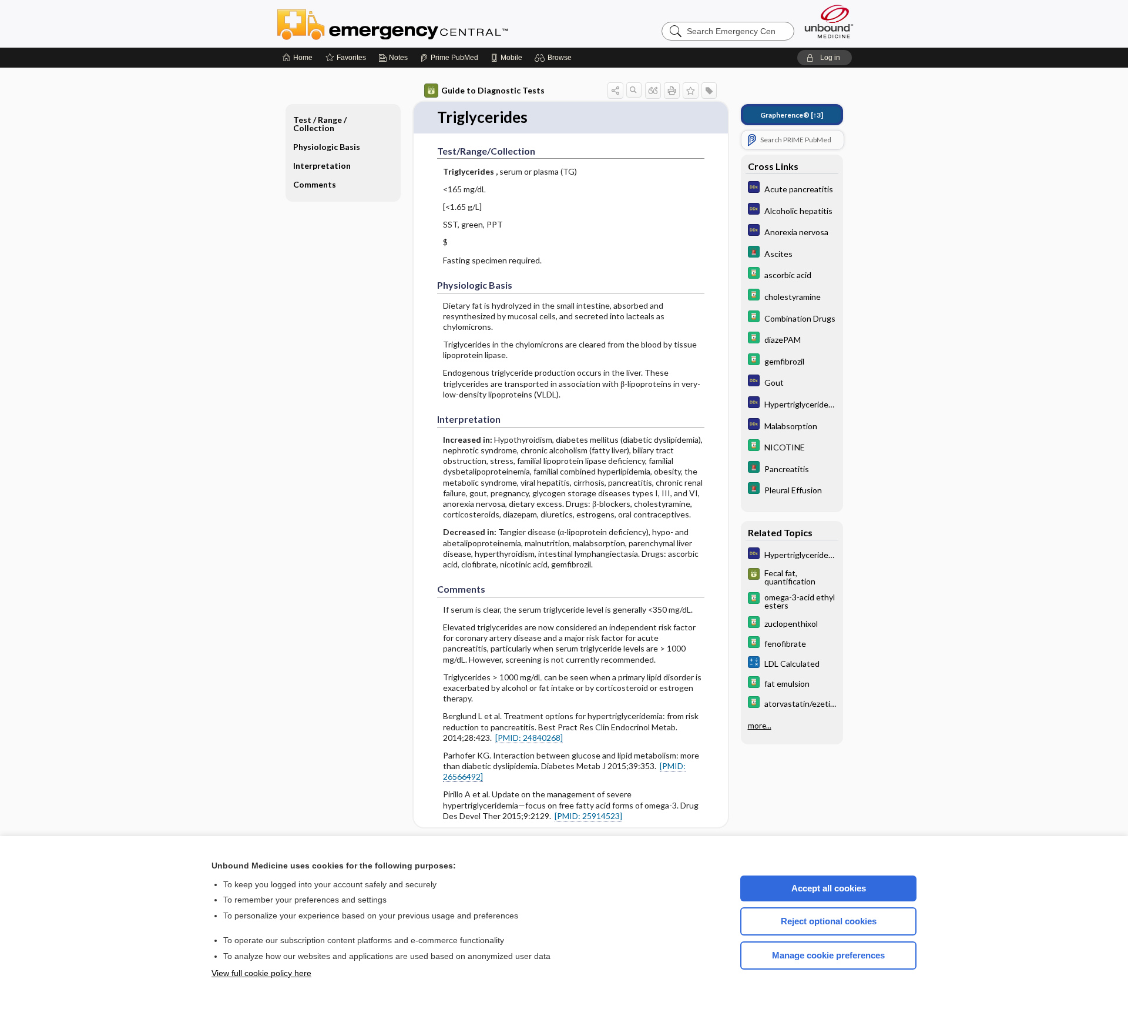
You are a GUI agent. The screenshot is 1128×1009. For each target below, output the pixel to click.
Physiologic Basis (326, 147)
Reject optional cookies (829, 921)
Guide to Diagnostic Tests (493, 90)
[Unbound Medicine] (829, 21)
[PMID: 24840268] (529, 738)
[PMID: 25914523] (588, 816)
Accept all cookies (828, 888)
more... (759, 725)
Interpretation (322, 166)
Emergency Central (423, 23)
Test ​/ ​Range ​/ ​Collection (320, 124)
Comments (314, 184)
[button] (555, 58)
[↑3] (791, 115)
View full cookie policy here (261, 973)
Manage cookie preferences (828, 955)
